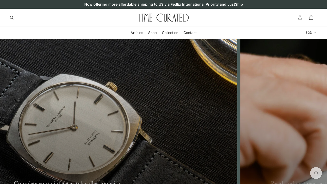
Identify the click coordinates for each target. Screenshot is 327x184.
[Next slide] (319, 130)
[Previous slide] (7, 130)
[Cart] (311, 17)
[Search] (11, 17)
